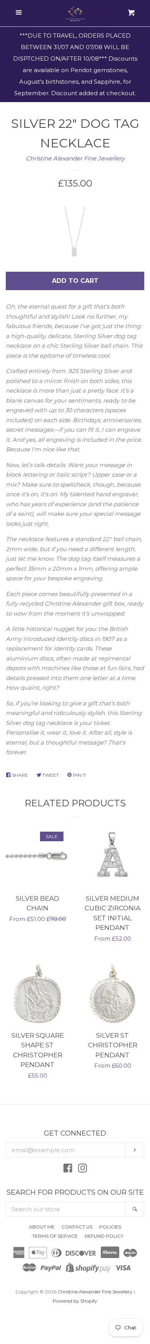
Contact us (77, 1227)
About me (42, 1227)
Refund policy (104, 1236)
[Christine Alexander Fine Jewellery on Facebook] (68, 1169)
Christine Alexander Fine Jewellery (75, 158)
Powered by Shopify (75, 1301)
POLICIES (110, 1227)
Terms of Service (55, 1236)
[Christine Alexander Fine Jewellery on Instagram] (82, 1169)
